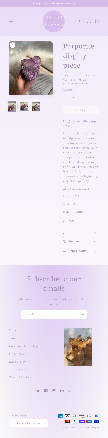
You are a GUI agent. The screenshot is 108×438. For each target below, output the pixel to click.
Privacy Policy (17, 353)
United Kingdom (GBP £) (27, 423)
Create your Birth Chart (23, 346)
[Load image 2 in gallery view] (24, 107)
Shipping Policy (18, 369)
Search (13, 338)
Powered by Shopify (90, 428)
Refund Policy (17, 361)
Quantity (68, 89)
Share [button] (70, 220)
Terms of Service (19, 377)
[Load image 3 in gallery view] (36, 107)
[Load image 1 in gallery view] (12, 107)
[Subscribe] (83, 314)
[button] (11, 21)
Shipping (84, 80)
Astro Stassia (74, 428)
